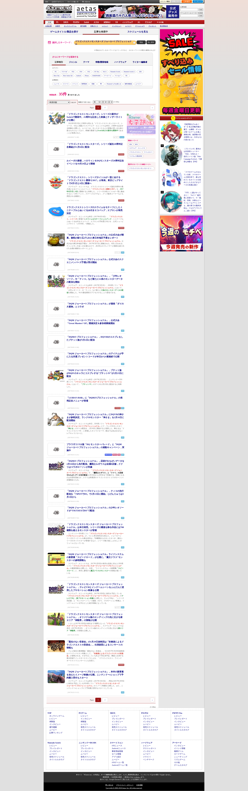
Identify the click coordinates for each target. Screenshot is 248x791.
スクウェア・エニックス (137, 148)
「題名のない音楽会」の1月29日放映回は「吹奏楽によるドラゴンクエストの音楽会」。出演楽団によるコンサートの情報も (95, 645)
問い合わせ (86, 2)
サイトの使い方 (73, 2)
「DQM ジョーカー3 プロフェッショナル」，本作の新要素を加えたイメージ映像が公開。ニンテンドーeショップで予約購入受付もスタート (95, 675)
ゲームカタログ (180, 765)
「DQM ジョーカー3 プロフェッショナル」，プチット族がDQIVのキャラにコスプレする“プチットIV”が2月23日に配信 (95, 373)
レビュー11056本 (52, 17)
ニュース (56, 84)
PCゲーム (83, 713)
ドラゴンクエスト (135, 152)
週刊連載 (83, 26)
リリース (66, 84)
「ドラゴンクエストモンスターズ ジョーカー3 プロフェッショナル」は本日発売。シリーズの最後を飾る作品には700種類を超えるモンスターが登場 (95, 527)
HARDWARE (96, 75)
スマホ (96, 22)
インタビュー (116, 26)
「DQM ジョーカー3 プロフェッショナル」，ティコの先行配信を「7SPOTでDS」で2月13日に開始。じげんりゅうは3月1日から (95, 494)
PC (57, 22)
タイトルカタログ (88, 730)
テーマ (86, 62)
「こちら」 (137, 777)
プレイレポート (118, 719)
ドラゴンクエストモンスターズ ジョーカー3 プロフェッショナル (103, 42)
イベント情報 (179, 748)
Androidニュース (119, 748)
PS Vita (96, 71)
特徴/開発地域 (102, 62)
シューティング (180, 757)
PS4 (81, 71)
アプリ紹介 (116, 757)
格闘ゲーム (178, 751)
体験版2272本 (66, 17)
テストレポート (149, 748)
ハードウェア (128, 22)
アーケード (107, 76)
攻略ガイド (94, 26)
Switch (86, 22)
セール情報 (116, 754)
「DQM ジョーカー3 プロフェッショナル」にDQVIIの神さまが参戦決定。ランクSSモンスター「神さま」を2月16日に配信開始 (95, 417)
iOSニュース (117, 746)
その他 (177, 762)
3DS (140, 71)
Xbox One (56, 75)
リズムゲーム (179, 759)
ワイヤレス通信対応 (135, 156)
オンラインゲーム (70, 26)
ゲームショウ (140, 26)
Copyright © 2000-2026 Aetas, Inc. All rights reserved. (124, 788)
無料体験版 (128, 84)
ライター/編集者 (140, 62)
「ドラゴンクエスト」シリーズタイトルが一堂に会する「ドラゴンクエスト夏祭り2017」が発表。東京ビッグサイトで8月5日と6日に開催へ (95, 180)
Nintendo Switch (115, 71)
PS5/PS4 (76, 22)
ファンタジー (148, 152)
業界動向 (84, 84)
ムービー (128, 26)
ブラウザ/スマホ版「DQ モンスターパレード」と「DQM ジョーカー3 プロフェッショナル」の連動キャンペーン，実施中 (95, 447)
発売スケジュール (88, 727)
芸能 (93, 84)
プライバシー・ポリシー (124, 785)
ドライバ (147, 757)
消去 (141, 42)
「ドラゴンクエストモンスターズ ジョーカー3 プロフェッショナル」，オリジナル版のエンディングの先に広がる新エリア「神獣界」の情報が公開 (95, 617)
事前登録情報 (117, 751)
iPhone (87, 75)
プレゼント (152, 26)
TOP (49, 22)
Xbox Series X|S (68, 75)
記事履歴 (187, 1)
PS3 (89, 71)
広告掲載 (139, 785)
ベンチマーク (148, 759)
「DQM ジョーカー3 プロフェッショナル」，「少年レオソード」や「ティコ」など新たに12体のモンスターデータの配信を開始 (95, 279)
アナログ (148, 22)
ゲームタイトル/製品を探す (64, 31)
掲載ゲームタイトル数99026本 (59, 15)
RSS (46, 2)
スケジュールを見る (137, 31)
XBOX (65, 22)
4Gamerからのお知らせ (114, 84)
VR (116, 22)
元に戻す (151, 42)
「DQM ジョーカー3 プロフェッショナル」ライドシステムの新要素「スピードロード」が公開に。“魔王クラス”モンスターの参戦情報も (95, 557)
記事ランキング (55, 733)
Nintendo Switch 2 (129, 71)
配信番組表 (164, 26)
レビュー (105, 26)
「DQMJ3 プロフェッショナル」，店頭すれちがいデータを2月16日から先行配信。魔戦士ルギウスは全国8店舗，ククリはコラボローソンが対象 (95, 464)
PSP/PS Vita (177, 713)
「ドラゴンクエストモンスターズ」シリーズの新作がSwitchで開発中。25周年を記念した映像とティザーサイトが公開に (94, 117)
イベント (75, 84)
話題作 (57, 26)
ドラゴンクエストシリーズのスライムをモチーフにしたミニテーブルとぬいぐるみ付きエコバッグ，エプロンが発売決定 (95, 210)
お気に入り (176, 1)
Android (78, 75)
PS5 (73, 71)
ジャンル (73, 62)
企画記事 (48, 26)
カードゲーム (179, 754)
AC (139, 22)
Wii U (104, 71)
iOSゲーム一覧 (118, 762)
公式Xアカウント (58, 2)
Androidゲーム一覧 (120, 765)
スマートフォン (116, 743)
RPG (136, 144)
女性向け (107, 22)
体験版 (52, 721)
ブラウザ (64, 72)
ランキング (198, 1)
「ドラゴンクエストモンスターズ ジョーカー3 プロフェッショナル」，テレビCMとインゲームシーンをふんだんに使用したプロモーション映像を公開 (95, 587)
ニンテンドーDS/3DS (87, 743)
